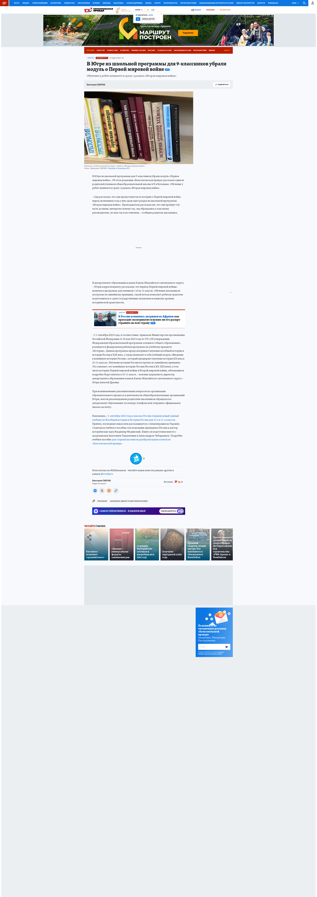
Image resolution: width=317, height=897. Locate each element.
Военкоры (124, 50)
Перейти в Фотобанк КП (119, 168)
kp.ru (180, 482)
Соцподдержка (134, 3)
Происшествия (188, 3)
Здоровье (118, 3)
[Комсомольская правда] (98, 9)
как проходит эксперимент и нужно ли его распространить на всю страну (149, 320)
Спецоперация (40, 3)
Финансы (273, 3)
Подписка (225, 10)
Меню (4, 3)
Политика (56, 3)
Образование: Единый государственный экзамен (129, 501)
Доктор (261, 3)
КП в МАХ (151, 50)
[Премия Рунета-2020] (122, 10)
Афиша (212, 50)
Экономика (84, 3)
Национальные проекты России (216, 3)
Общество (69, 3)
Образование (102, 501)
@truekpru (107, 474)
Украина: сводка (138, 50)
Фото (17, 3)
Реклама (210, 10)
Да (138, 19)
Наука (148, 3)
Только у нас (112, 50)
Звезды (106, 3)
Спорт (157, 3)
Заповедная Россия (182, 50)
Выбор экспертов (245, 3)
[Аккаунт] (312, 3)
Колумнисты (170, 3)
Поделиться (223, 84)
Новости (101, 50)
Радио (198, 10)
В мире (96, 3)
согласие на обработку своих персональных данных (211, 653)
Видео (26, 3)
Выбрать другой (148, 19)
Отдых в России (164, 50)
